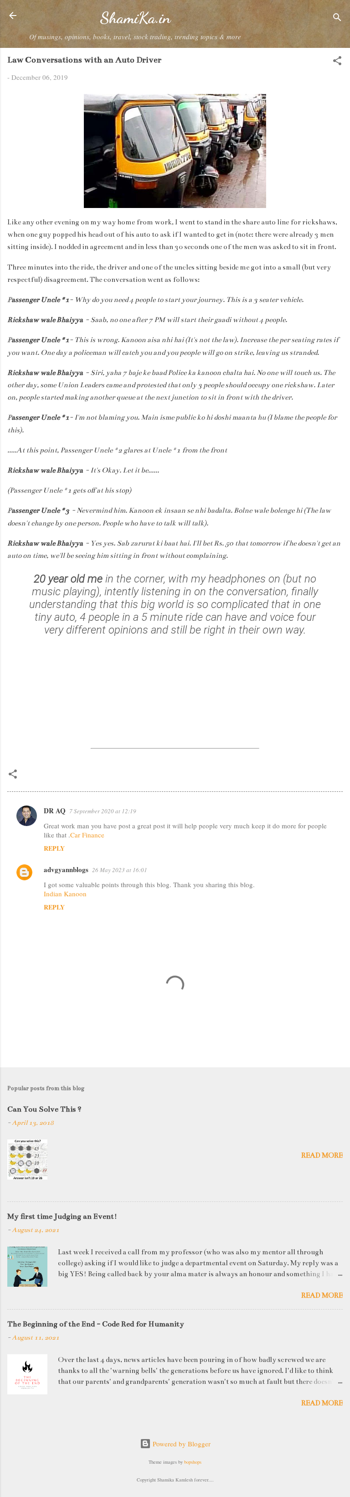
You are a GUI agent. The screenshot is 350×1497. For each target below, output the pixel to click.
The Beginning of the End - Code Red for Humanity (95, 1324)
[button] (337, 62)
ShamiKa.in (135, 17)
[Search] (337, 18)
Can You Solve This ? (44, 1109)
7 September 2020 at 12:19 (102, 811)
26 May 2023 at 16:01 (119, 870)
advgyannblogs (66, 869)
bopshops (192, 1462)
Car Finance (87, 834)
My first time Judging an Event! (62, 1216)
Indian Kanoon (65, 893)
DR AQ (55, 811)
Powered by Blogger (181, 1443)
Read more (322, 1155)
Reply (54, 848)
